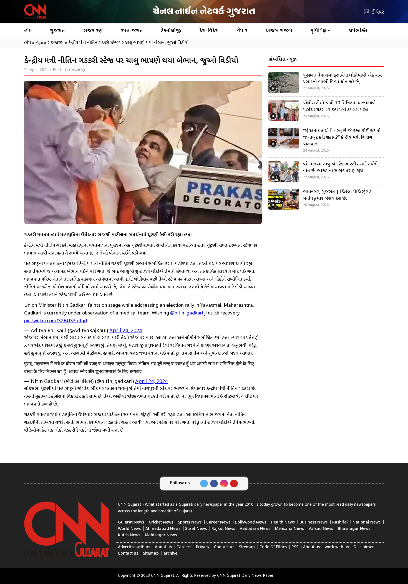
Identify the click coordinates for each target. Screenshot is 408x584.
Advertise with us (134, 547)
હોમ (28, 31)
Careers (184, 547)
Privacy (202, 547)
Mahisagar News (161, 535)
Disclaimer (364, 547)
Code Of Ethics (273, 547)
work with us (337, 547)
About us (163, 547)
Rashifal (340, 522)
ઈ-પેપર (377, 12)
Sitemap (247, 547)
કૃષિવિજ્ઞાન (321, 31)
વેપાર (242, 31)
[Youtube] (234, 483)
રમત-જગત (132, 31)
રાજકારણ (93, 31)
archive (170, 553)
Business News (313, 522)
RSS (294, 547)
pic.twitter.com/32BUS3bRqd (55, 321)
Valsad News (321, 529)
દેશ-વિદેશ (209, 31)
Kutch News (129, 535)
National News (366, 522)
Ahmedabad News (162, 529)
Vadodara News (255, 529)
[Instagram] (224, 483)
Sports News (190, 522)
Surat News (196, 529)
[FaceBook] (214, 483)
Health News (283, 522)
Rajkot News (223, 529)
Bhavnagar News (354, 529)
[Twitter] (204, 483)
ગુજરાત (57, 31)
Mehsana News (289, 529)
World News (129, 529)
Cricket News (161, 522)
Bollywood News (250, 522)
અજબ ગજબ (278, 31)
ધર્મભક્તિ (358, 31)
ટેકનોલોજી (171, 31)
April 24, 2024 (125, 331)
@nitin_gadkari (186, 313)
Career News (218, 522)
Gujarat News (131, 522)
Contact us (224, 547)
